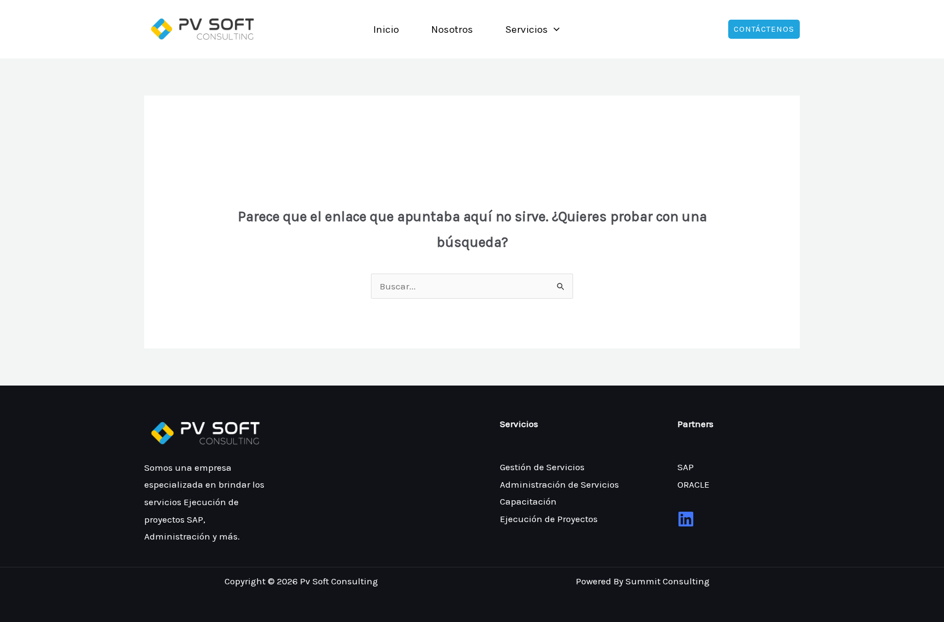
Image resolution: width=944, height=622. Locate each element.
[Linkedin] (685, 519)
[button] (764, 29)
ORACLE (693, 484)
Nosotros (452, 29)
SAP (685, 466)
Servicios (526, 29)
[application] (553, 29)
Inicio (386, 29)
